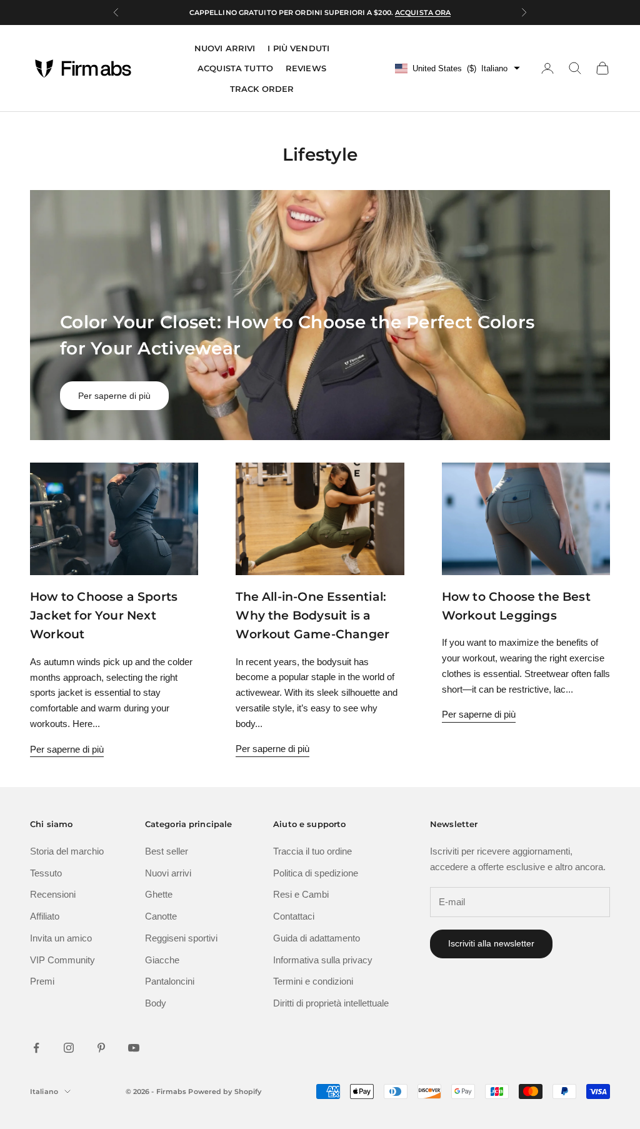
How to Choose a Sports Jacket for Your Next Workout (104, 616)
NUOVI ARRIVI (225, 48)
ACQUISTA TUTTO (235, 68)
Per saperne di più (114, 396)
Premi (42, 981)
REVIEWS (306, 68)
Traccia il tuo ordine (312, 851)
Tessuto (46, 873)
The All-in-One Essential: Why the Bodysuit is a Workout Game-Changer (312, 616)
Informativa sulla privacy (322, 960)
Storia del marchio (67, 851)
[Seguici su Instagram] (68, 1047)
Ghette (158, 894)
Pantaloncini (169, 981)
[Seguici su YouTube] (134, 1047)
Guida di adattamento (316, 938)
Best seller (166, 851)
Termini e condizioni (313, 981)
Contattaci (293, 916)
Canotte (161, 916)
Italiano (44, 1091)
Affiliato (44, 916)
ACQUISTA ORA (423, 12)
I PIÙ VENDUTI (298, 48)
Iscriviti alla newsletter (491, 943)
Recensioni (53, 894)
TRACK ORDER (262, 89)
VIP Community (62, 960)
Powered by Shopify (224, 1091)
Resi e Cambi (301, 894)
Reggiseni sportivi (181, 938)
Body (155, 1003)
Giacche (162, 960)
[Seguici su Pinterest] (101, 1047)
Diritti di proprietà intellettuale (331, 1003)
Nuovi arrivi (168, 873)
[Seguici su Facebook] (36, 1047)
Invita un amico (61, 938)
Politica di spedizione (315, 873)
